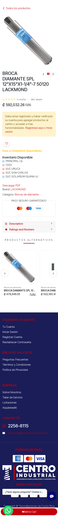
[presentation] (4, 273)
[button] (7, 143)
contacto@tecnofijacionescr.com (27, 433)
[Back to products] (48, 74)
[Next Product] (53, 74)
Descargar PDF (11, 185)
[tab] (29, 224)
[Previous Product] (43, 74)
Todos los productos (18, 8)
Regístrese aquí (34, 127)
